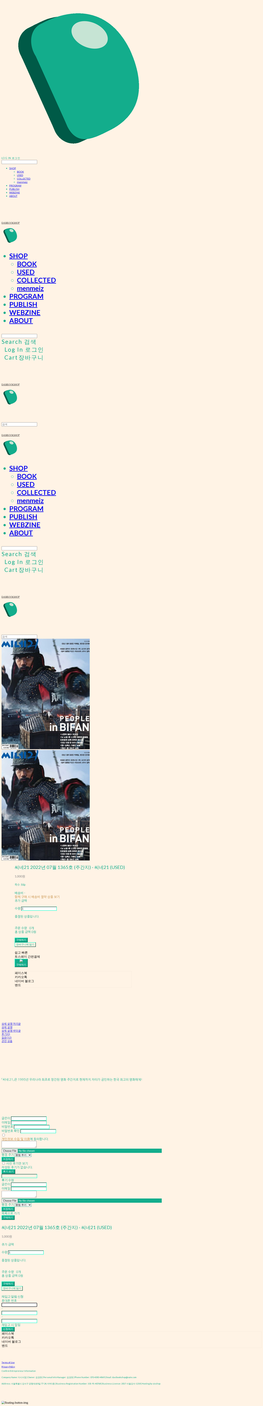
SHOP (12, 168)
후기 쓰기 (8, 1171)
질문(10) (7, 1037)
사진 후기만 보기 (17, 1163)
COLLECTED (23, 178)
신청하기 (8, 1329)
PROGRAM (15, 185)
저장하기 (8, 1159)
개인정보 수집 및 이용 (16, 1139)
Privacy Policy (8, 1366)
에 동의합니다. (25, 1139)
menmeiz (22, 182)
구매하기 (8, 1217)
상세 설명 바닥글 (11, 1030)
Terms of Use (8, 1362)
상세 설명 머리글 (11, 1024)
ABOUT (13, 196)
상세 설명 (7, 1027)
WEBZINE (14, 192)
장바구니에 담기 (12, 1288)
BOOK (20, 171)
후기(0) (6, 1034)
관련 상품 (7, 1041)
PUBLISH (14, 189)
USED (20, 175)
